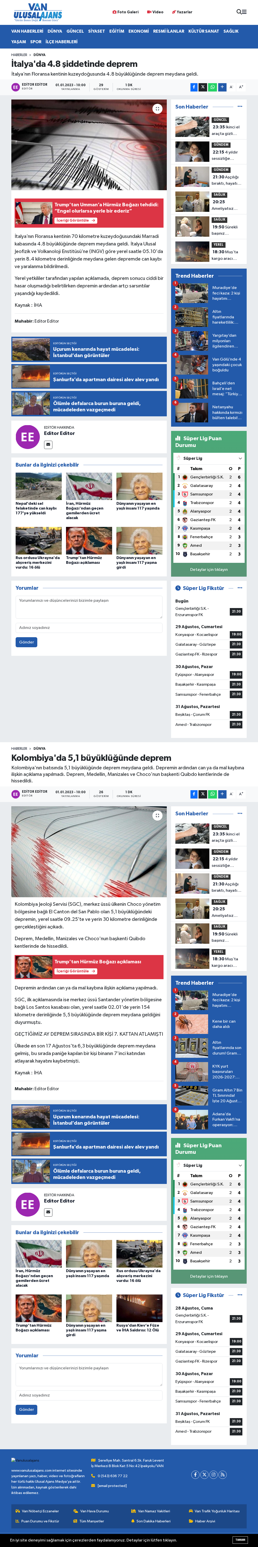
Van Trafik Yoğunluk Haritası (217, 1511)
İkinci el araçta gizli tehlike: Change (227, 131)
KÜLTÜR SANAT (203, 31)
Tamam (240, 1539)
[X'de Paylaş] (203, 87)
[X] (204, 1475)
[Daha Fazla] (222, 87)
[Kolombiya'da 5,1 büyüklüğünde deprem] (89, 851)
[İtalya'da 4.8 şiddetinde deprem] (89, 144)
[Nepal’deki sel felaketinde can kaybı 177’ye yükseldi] (39, 486)
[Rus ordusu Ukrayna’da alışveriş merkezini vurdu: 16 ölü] (39, 540)
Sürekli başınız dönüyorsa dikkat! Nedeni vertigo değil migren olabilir (225, 231)
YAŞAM (18, 42)
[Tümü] (240, 107)
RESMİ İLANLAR (168, 31)
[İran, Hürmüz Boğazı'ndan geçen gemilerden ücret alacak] (89, 486)
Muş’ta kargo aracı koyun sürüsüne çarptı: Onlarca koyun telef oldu (227, 256)
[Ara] (239, 12)
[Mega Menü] (244, 12)
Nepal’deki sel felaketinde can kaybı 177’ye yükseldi (36, 508)
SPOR (35, 42)
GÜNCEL (75, 31)
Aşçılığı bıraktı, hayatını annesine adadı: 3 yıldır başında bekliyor (226, 181)
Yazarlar (184, 12)
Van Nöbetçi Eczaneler (40, 1511)
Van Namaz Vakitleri (154, 1511)
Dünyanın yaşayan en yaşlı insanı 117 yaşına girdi (136, 562)
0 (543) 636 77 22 (112, 1476)
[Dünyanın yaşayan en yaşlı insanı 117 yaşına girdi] (139, 540)
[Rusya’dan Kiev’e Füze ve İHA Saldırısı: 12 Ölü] (139, 1308)
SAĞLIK (231, 31)
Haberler (19, 55)
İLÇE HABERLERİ (62, 42)
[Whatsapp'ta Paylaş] (212, 87)
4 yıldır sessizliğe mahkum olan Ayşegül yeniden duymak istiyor (225, 156)
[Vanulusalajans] (37, 12)
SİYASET (96, 31)
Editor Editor (59, 433)
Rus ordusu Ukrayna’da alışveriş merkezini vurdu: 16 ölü (38, 562)
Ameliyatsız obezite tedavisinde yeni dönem (223, 206)
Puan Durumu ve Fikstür (40, 1521)
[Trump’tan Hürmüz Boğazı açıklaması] (89, 540)
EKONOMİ (138, 31)
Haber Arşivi (205, 1521)
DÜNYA (55, 31)
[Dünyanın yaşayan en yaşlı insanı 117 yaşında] (139, 486)
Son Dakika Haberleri (154, 1521)
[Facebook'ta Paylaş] (194, 87)
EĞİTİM (116, 31)
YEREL (218, 244)
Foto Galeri (128, 12)
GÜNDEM (221, 144)
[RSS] (222, 1475)
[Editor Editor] (28, 437)
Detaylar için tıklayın (209, 570)
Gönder (26, 642)
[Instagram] (213, 1475)
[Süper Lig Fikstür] (240, 588)
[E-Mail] (48, 445)
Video (158, 12)
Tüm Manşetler (91, 1521)
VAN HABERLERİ (27, 31)
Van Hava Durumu (94, 1511)
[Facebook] (195, 1475)
